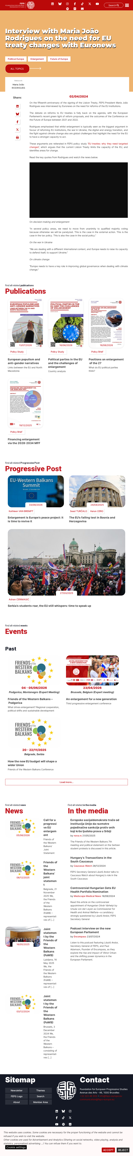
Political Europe (16, 59)
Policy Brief (97, 351)
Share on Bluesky (17, 114)
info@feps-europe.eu (111, 1096)
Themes (40, 1090)
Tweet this (17, 129)
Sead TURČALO (78, 511)
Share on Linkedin (17, 106)
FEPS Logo (16, 1096)
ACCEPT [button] (108, 1150)
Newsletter (16, 1090)
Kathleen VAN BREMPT (21, 511)
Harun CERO (96, 511)
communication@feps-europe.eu (97, 1099)
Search (113, 5)
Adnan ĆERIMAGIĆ (19, 599)
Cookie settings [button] (16, 1147)
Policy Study (17, 351)
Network (18, 80)
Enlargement (37, 59)
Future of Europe (59, 59)
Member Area (40, 1102)
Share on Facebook (17, 121)
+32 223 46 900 (88, 1096)
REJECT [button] (123, 1150)
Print (17, 137)
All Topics (17, 68)
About (16, 1102)
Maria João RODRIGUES (18, 86)
